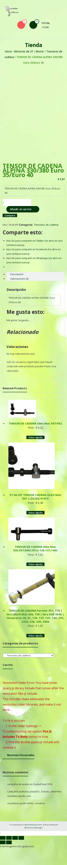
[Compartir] (9, 838)
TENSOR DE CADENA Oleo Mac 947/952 (35, 423)
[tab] (35, 274)
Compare (9, 215)
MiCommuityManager (33, 827)
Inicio (8, 51)
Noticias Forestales (20, 755)
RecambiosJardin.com (33, 824)
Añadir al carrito (20, 209)
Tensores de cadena (46, 224)
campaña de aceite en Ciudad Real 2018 (29, 784)
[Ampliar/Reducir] (21, 838)
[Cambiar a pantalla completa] (15, 838)
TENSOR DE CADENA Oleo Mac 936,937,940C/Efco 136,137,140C (35, 548)
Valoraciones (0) (19, 278)
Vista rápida (35, 437)
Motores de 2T (23, 51)
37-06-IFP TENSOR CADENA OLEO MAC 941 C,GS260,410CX (35, 496)
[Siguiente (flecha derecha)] (9, 842)
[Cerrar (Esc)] (3, 838)
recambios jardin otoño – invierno (26, 803)
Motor (40, 51)
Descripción (16, 274)
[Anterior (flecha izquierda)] (3, 842)
